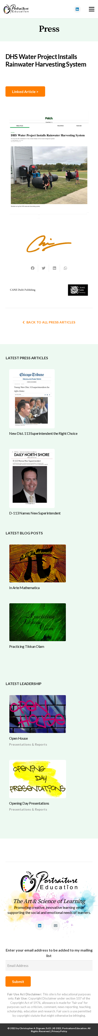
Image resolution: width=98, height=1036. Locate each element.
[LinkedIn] (77, 9)
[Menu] (91, 9)
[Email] (55, 925)
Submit (18, 981)
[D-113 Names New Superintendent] (31, 478)
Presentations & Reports (28, 744)
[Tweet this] (43, 268)
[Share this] (32, 268)
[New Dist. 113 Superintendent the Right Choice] (31, 398)
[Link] (16, 9)
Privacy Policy (59, 1031)
